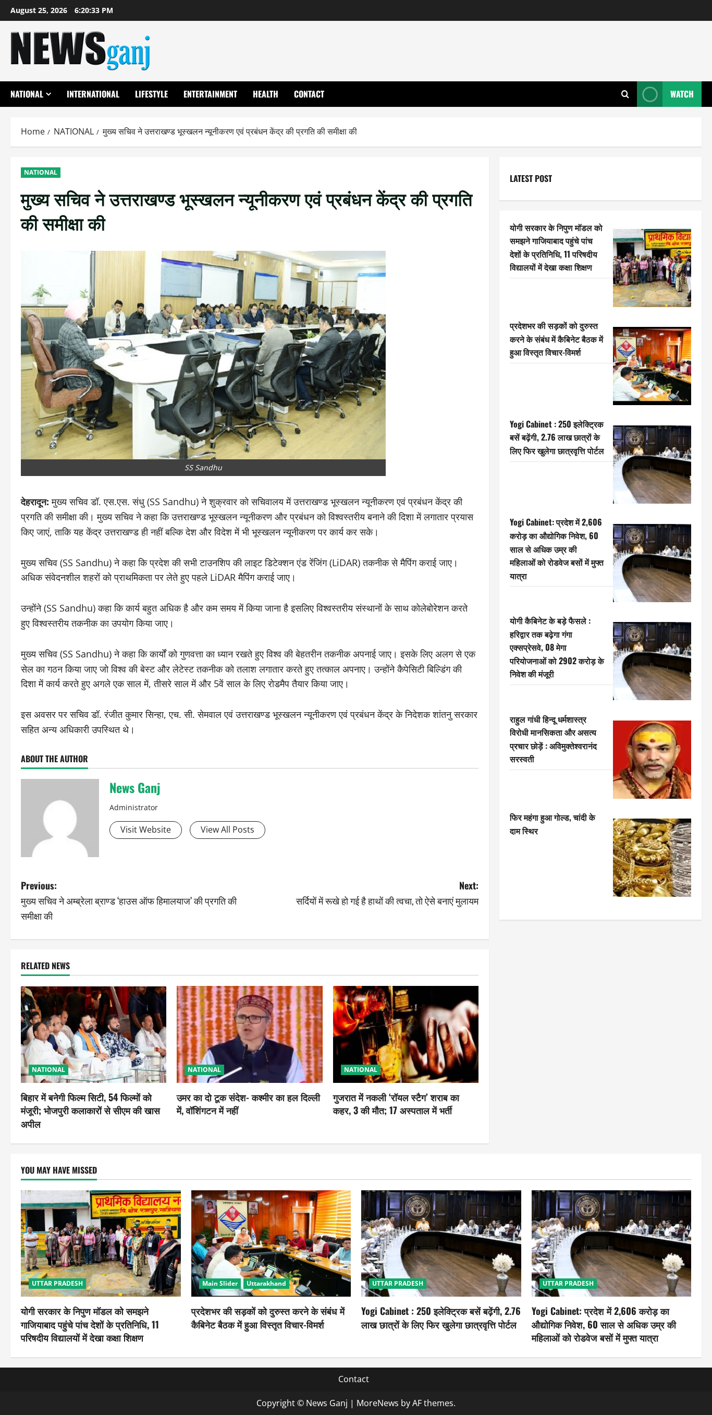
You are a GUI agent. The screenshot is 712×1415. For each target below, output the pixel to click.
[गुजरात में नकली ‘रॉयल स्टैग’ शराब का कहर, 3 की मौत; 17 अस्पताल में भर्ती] (405, 1034)
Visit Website (145, 829)
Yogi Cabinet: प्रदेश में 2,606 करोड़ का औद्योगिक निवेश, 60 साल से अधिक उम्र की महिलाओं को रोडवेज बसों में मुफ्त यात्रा (557, 548)
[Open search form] (625, 94)
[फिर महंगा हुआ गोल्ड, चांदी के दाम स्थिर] (652, 858)
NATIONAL (26, 94)
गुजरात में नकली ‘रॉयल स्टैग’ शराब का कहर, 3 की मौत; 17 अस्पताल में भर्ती (396, 1103)
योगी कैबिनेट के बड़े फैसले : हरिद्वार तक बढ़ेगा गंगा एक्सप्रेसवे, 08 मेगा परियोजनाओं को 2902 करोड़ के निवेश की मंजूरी (557, 646)
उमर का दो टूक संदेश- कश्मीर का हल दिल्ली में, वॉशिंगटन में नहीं (248, 1103)
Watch (682, 94)
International (93, 94)
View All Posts (227, 829)
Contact (309, 94)
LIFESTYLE (151, 94)
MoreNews (378, 1403)
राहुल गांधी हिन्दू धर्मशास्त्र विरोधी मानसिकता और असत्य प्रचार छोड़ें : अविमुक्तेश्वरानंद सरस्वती (553, 738)
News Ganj (134, 787)
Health (265, 94)
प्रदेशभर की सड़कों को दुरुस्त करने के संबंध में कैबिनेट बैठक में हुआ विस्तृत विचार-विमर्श (556, 338)
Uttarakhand (266, 1283)
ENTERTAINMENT (210, 94)
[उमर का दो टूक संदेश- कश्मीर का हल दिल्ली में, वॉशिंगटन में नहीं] (249, 1034)
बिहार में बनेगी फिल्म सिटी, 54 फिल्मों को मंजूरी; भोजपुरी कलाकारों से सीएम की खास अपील (90, 1110)
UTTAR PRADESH (57, 1283)
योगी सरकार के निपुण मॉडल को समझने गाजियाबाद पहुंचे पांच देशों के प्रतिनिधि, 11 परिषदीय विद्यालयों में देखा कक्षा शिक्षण (556, 247)
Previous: (129, 900)
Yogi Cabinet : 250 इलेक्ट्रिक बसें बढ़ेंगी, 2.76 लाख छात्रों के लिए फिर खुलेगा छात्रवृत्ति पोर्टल (557, 436)
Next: (387, 893)
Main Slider (220, 1283)
